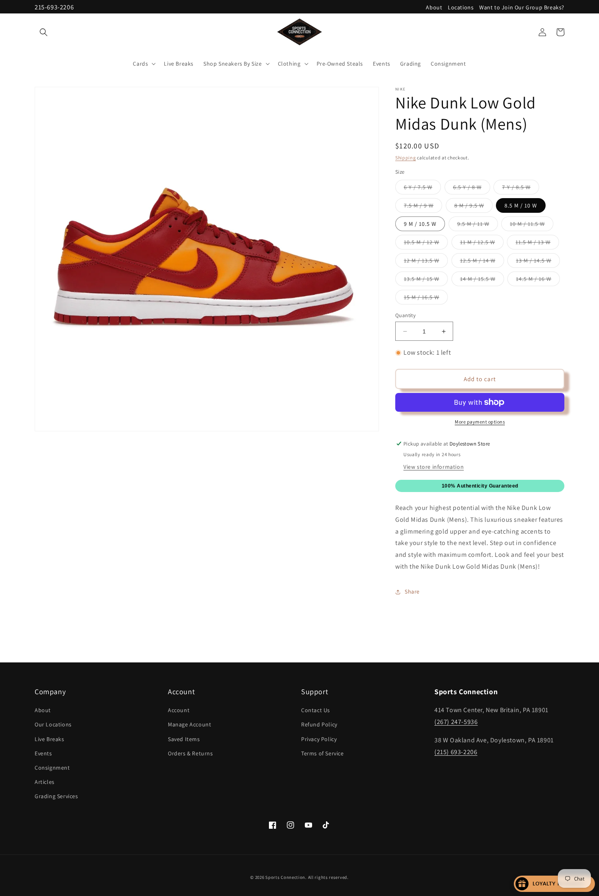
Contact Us (315, 710)
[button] (44, 32)
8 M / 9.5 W (473, 207)
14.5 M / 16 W (538, 280)
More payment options (480, 422)
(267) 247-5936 (456, 721)
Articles (45, 782)
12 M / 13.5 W (426, 262)
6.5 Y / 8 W (471, 188)
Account (178, 710)
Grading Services (56, 796)
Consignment (52, 767)
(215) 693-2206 (455, 752)
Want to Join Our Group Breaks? (521, 7)
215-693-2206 (54, 7)
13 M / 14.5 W (538, 262)
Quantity (405, 315)
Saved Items (184, 739)
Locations (460, 7)
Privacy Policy (319, 739)
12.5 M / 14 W (482, 262)
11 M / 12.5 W (482, 243)
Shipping (405, 157)
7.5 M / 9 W (423, 207)
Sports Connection (285, 877)
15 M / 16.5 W (426, 299)
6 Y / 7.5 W (422, 188)
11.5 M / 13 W (537, 243)
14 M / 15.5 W (482, 280)
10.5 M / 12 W (426, 243)
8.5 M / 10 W (520, 205)
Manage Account (189, 724)
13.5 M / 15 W (426, 280)
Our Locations (53, 724)
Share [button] (412, 591)
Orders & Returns (190, 753)
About (434, 7)
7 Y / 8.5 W (520, 188)
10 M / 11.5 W (531, 225)
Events (43, 753)
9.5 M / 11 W (477, 225)
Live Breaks (49, 739)
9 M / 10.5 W (420, 223)
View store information (433, 466)
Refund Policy (319, 724)
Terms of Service (322, 753)
